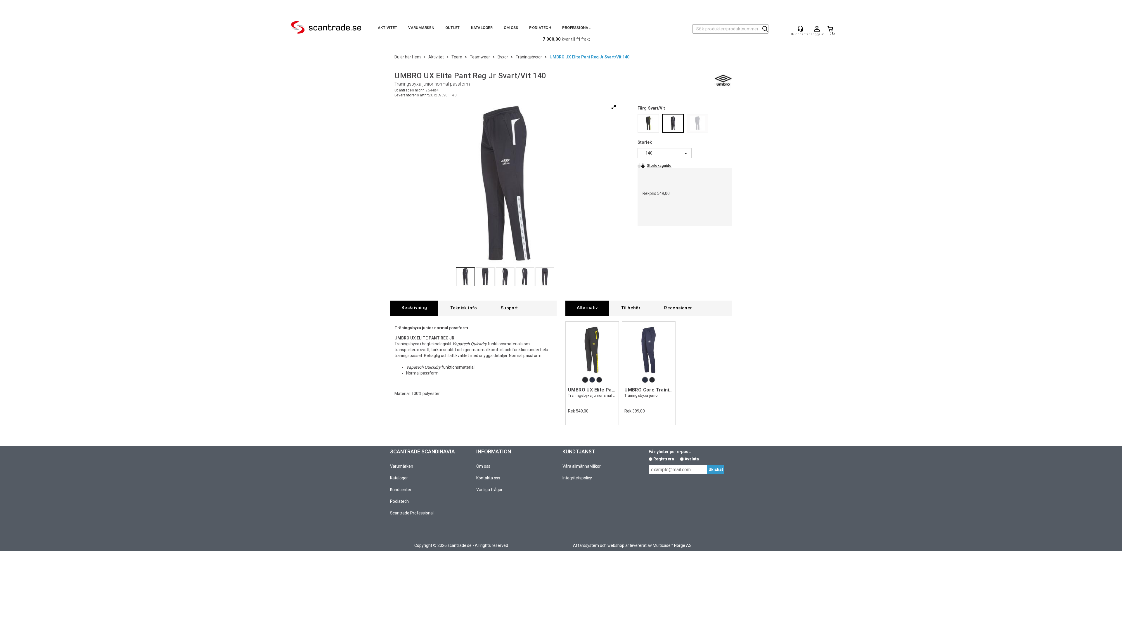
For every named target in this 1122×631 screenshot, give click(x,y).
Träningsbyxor (529, 57)
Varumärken (421, 27)
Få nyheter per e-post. (670, 451)
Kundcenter (400, 489)
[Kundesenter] (800, 29)
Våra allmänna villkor (581, 466)
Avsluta (692, 459)
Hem (416, 57)
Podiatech (540, 27)
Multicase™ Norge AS (672, 545)
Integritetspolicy (577, 478)
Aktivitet (387, 27)
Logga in (817, 29)
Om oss (511, 27)
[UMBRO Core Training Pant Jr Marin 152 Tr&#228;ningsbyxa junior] (648, 349)
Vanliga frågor (489, 489)
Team (456, 57)
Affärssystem (586, 545)
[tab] (414, 308)
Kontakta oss (488, 478)
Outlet (452, 27)
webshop (615, 545)
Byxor (503, 57)
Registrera (663, 459)
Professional (576, 27)
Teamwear (480, 57)
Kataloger (482, 27)
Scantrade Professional (412, 513)
